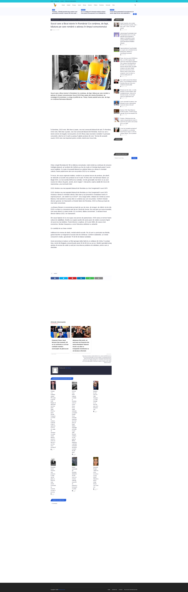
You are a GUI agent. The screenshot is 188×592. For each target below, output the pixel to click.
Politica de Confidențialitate (70, 1)
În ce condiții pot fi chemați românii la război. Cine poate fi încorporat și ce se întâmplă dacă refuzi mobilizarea (65, 12)
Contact (62, 1)
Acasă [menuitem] (63, 5)
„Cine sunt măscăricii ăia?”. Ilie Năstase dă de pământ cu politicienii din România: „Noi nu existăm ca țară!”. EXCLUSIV (122, 12)
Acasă (52, 1)
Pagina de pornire (55, 19)
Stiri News (68, 368)
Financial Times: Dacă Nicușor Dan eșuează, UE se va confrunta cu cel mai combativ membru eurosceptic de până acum (60, 344)
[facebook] (136, 1)
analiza (55, 273)
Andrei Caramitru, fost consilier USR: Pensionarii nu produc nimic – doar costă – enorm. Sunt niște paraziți (128, 26)
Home (109, 589)
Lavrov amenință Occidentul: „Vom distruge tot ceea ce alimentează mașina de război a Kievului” (128, 103)
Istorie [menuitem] (79, 5)
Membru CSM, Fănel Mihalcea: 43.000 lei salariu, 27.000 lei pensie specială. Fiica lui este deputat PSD (128, 111)
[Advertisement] (81, 40)
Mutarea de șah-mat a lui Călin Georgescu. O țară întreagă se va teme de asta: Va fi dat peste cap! (95, 400)
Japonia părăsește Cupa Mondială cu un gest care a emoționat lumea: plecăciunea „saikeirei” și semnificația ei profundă (128, 51)
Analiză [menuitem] (68, 5)
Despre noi (57, 1)
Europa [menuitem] (74, 5)
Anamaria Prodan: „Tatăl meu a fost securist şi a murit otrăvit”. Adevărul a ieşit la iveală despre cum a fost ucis (95, 477)
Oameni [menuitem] (90, 5)
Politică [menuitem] (95, 5)
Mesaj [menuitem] (84, 5)
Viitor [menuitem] (113, 5)
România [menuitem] (101, 5)
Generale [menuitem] (108, 5)
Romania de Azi (61, 589)
